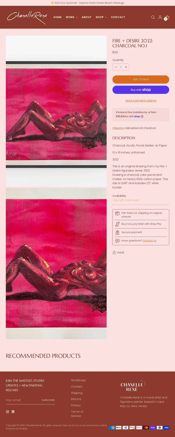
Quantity (118, 60)
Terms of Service (77, 414)
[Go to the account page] (160, 17)
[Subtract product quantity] (116, 67)
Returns (76, 399)
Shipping (118, 128)
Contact (76, 387)
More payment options (140, 101)
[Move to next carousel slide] (169, 364)
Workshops (78, 380)
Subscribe (48, 400)
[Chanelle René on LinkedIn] (13, 412)
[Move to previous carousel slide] (6, 364)
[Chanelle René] (27, 17)
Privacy (75, 405)
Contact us (149, 240)
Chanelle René (34, 425)
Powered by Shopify (16, 428)
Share (120, 252)
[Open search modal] (153, 17)
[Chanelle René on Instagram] (8, 412)
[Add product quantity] (126, 67)
